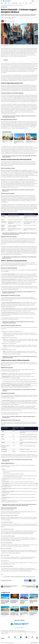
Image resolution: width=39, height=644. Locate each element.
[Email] (11, 18)
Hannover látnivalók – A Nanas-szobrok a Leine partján (24, 613)
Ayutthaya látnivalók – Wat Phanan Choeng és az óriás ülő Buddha (19, 142)
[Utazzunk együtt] (7, 1)
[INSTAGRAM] (15, 637)
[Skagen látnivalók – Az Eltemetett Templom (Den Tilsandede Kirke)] (5, 608)
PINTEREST (32, 638)
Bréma (6, 576)
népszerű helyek (17, 576)
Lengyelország (14, 598)
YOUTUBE (26, 638)
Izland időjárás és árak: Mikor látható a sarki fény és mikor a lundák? (14, 613)
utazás (34, 576)
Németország (6, 5)
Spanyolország (4, 598)
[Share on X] (9, 18)
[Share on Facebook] (8, 18)
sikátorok (27, 576)
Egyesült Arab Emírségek (32, 610)
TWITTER (20, 638)
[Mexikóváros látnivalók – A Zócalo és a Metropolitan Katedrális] (24, 596)
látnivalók (12, 576)
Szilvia (5, 20)
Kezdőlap (2, 5)
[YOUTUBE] (26, 637)
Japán (31, 598)
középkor (8, 576)
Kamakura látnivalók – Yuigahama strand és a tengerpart (33, 601)
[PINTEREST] (32, 637)
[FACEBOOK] (9, 637)
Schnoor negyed (23, 576)
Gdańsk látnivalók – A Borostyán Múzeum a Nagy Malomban (14, 601)
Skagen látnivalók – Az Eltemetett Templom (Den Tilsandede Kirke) (5, 613)
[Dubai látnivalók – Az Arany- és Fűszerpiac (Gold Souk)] (33, 608)
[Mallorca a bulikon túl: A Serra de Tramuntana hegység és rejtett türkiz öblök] (5, 596)
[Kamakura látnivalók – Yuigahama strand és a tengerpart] (33, 596)
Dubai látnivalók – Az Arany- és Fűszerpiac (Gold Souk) (33, 613)
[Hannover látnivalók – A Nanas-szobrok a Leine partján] (24, 608)
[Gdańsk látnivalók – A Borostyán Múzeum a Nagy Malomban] (14, 596)
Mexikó (22, 598)
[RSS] (37, 637)
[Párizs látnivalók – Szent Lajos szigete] (7, 136)
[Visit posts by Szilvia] (2, 21)
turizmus (30, 576)
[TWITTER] (21, 637)
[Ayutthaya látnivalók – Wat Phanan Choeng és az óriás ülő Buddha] (19, 136)
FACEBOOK (9, 638)
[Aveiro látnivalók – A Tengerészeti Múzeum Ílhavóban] (31, 136)
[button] (2, 1)
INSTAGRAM (15, 638)
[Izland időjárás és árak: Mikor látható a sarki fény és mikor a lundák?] (14, 608)
